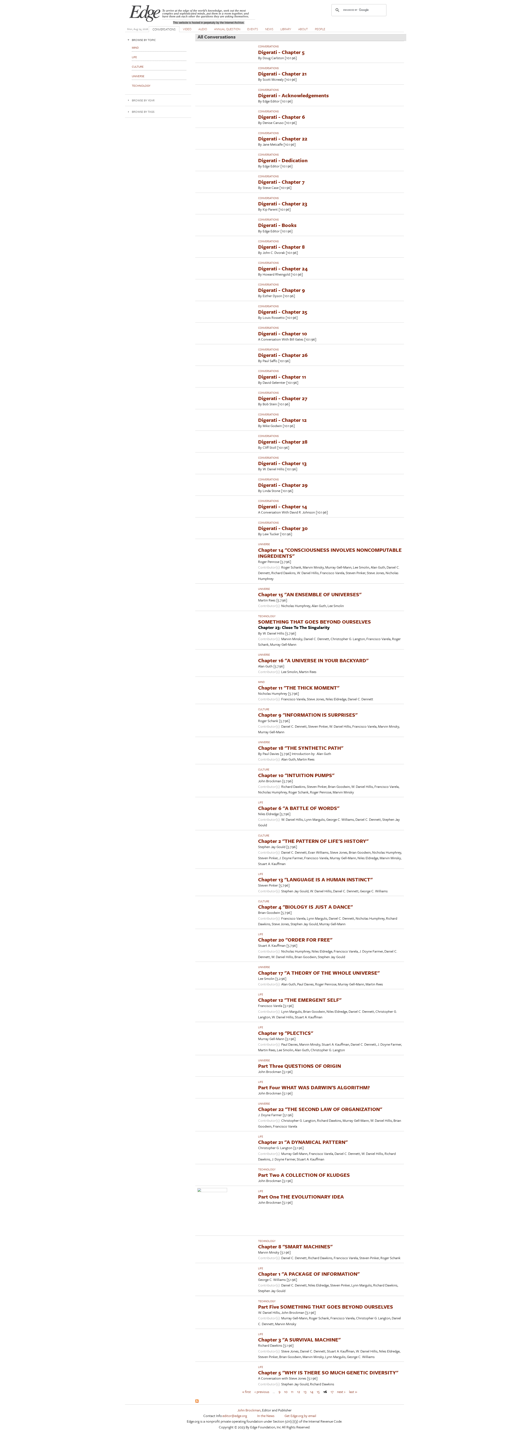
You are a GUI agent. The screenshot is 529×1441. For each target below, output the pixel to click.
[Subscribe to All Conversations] (197, 1401)
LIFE (260, 802)
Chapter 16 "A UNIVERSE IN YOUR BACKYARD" (313, 660)
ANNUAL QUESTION (227, 29)
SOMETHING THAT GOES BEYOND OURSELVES (314, 621)
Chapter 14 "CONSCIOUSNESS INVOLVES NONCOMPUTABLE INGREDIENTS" (330, 552)
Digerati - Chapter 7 (281, 181)
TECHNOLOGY (266, 616)
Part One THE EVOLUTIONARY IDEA (301, 1196)
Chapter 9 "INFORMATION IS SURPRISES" (307, 714)
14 (311, 1391)
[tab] (158, 39)
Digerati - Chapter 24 (283, 268)
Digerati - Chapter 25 (282, 311)
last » (353, 1391)
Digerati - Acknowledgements (293, 95)
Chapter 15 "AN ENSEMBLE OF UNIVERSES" (309, 594)
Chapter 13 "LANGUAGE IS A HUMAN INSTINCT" (315, 879)
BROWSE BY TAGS (143, 111)
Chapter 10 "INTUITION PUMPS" (296, 775)
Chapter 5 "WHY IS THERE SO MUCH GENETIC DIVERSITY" (328, 1372)
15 (318, 1391)
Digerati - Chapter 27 (282, 398)
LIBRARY (285, 29)
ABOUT (303, 29)
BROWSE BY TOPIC (144, 40)
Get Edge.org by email (300, 1415)
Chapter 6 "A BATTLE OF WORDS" (298, 808)
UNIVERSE (264, 544)
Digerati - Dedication (283, 160)
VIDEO (187, 29)
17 (332, 1391)
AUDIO (202, 29)
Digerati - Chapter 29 (283, 484)
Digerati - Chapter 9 (281, 290)
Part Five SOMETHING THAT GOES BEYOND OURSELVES (325, 1306)
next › (341, 1391)
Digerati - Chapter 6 (281, 116)
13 (305, 1391)
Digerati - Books (277, 225)
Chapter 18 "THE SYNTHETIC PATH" (300, 747)
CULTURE (263, 709)
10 (285, 1391)
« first (246, 1391)
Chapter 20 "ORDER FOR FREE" (295, 939)
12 (298, 1391)
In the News (265, 1415)
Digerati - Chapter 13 (282, 463)
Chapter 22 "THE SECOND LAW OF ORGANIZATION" (320, 1109)
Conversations (268, 46)
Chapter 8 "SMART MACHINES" (295, 1246)
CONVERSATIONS (164, 29)
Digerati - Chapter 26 (283, 355)
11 (292, 1391)
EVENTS (252, 29)
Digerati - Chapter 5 (281, 52)
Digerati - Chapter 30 (283, 528)
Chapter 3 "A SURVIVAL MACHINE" (299, 1339)
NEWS (269, 29)
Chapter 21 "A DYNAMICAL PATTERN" (303, 1142)
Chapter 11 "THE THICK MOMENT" (298, 687)
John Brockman (249, 1410)
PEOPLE (320, 29)
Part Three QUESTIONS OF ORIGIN (299, 1065)
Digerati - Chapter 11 (282, 376)
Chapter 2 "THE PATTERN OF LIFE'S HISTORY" (313, 841)
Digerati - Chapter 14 (282, 506)
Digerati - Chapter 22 (282, 138)
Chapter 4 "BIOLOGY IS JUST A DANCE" (305, 906)
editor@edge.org (235, 1415)
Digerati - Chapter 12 (282, 420)
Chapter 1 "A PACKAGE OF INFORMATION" (309, 1273)
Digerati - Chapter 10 (282, 333)
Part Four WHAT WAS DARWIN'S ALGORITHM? (314, 1087)
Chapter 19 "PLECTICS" (285, 1033)
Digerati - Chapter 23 (282, 203)
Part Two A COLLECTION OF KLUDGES (304, 1174)
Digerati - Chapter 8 (281, 246)
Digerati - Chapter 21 (282, 73)
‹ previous (262, 1391)
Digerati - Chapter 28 (282, 441)
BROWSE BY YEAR (143, 100)
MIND (261, 682)
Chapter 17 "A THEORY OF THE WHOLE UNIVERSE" (319, 972)
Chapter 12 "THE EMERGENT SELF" (299, 999)
